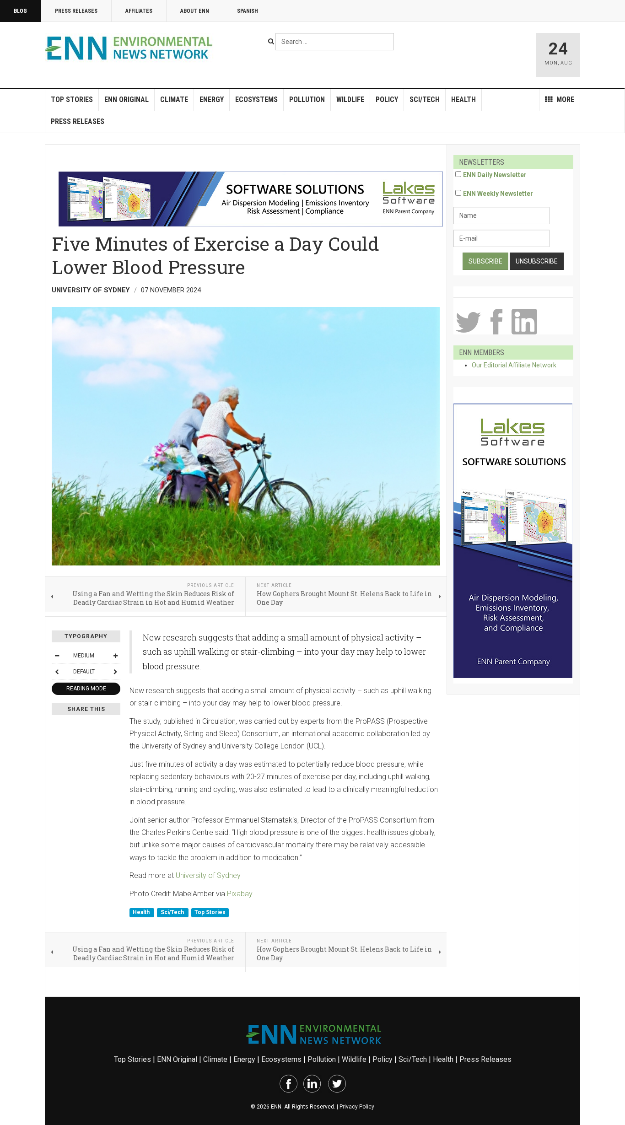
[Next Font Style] (115, 672)
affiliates (138, 11)
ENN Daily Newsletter (495, 174)
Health (463, 99)
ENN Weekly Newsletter (498, 193)
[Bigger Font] (115, 656)
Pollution (307, 99)
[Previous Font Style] (57, 672)
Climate (174, 99)
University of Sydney (208, 875)
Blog (20, 11)
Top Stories (72, 99)
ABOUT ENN (194, 11)
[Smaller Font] (57, 656)
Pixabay (240, 893)
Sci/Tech (424, 99)
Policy (387, 99)
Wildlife (350, 99)
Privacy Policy (356, 1106)
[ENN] (131, 48)
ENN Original (126, 99)
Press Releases (76, 11)
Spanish (247, 11)
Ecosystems (256, 99)
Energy (211, 99)
